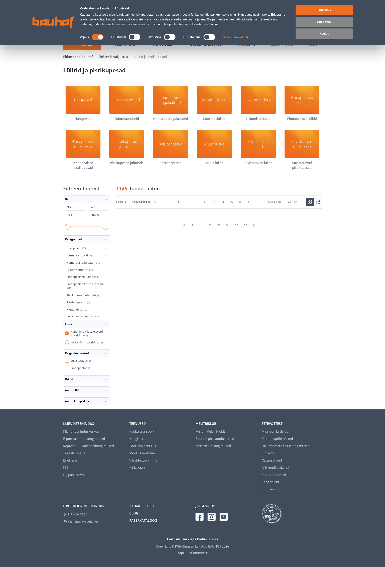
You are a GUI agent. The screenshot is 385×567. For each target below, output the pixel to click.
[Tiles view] (310, 202)
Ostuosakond (272, 460)
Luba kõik (324, 10)
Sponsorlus (270, 489)
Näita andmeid (233, 37)
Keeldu (324, 33)
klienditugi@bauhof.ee (83, 521)
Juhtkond (268, 453)
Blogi (134, 513)
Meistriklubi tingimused (213, 446)
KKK (66, 467)
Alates (70, 207)
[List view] (318, 202)
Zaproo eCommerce (192, 553)
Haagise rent (139, 438)
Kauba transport (141, 431)
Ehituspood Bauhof (78, 57)
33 (213, 202)
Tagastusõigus (74, 453)
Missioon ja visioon (276, 431)
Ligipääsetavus (74, 475)
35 (231, 202)
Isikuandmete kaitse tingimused (286, 446)
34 (222, 202)
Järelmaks (70, 460)
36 (240, 202)
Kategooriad (73, 239)
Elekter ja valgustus (113, 57)
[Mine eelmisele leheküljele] (179, 202)
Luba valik (324, 21)
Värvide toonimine (143, 460)
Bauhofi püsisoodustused (215, 438)
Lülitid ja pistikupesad (150, 57)
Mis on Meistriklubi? (210, 431)
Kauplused (144, 506)
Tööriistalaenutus (142, 446)
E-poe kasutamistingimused (84, 438)
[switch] (134, 37)
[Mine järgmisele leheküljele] (248, 202)
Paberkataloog (143, 520)
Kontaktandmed (274, 475)
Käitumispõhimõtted (277, 438)
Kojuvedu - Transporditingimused (88, 446)
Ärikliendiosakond (275, 467)
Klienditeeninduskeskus (81, 431)
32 (204, 202)
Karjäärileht (270, 482)
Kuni (92, 207)
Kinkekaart (137, 467)
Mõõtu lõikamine (142, 453)
